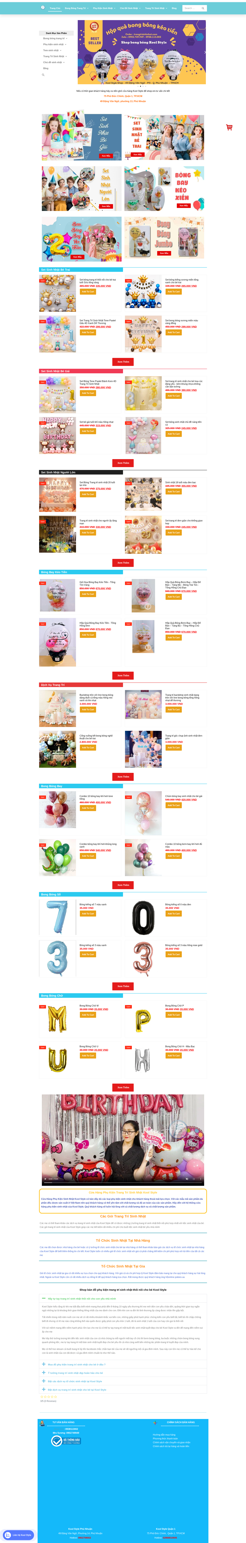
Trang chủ (55, 8)
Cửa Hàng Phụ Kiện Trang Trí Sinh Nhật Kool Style (123, 1192)
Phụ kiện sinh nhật (103, 8)
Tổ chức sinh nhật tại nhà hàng (123, 1240)
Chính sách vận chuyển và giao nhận (171, 1442)
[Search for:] (194, 8)
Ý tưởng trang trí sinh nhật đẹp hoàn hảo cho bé (75, 1373)
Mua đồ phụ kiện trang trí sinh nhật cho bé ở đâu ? (76, 1364)
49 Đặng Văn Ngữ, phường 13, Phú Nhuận (123, 101)
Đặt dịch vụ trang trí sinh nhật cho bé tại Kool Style (77, 1389)
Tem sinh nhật (51, 50)
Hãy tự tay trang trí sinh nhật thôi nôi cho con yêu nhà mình (82, 1298)
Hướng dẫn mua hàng (164, 1435)
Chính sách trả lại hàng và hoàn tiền (171, 1446)
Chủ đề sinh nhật (129, 8)
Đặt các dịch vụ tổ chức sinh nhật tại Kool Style (75, 1381)
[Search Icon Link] (56, 75)
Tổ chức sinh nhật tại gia (123, 1266)
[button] (78, 52)
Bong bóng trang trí (75, 8)
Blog (174, 8)
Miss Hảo (59, 1429)
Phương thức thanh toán (165, 1438)
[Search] (203, 8)
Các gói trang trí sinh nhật (123, 1216)
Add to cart (88, 291)
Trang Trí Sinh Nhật (154, 8)
